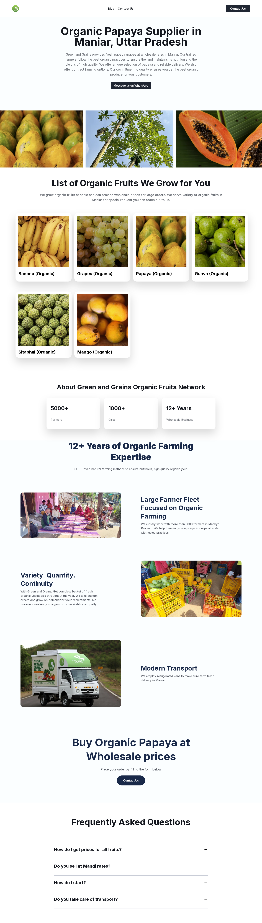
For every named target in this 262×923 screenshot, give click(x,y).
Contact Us (238, 8)
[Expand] (206, 849)
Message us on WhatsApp (131, 85)
